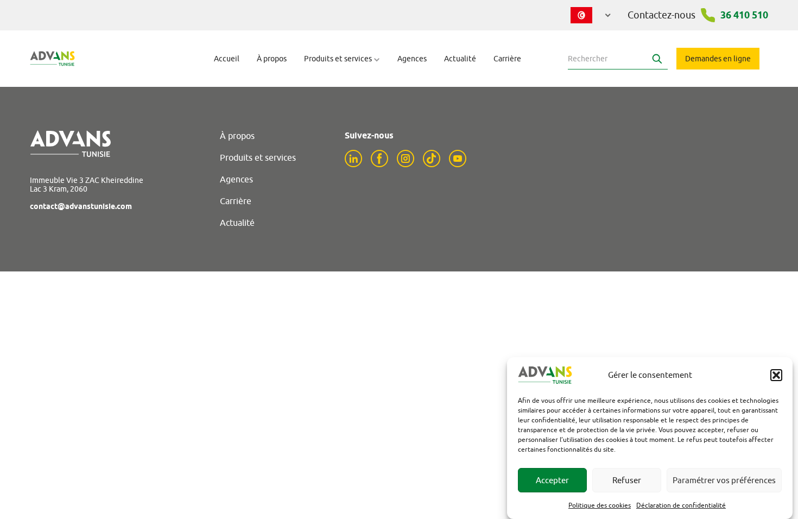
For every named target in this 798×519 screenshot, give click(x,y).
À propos (272, 58)
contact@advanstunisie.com (81, 206)
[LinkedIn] (353, 158)
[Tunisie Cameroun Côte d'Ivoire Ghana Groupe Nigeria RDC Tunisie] (591, 13)
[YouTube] (457, 158)
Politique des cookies (599, 505)
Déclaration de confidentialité (681, 505)
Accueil (226, 58)
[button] (776, 375)
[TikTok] (431, 158)
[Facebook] (379, 158)
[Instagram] (405, 158)
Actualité (460, 58)
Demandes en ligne (718, 58)
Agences (412, 58)
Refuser (626, 480)
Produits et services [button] (338, 58)
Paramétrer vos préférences (724, 480)
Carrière (507, 58)
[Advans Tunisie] (52, 58)
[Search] (657, 58)
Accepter (552, 480)
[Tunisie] (591, 15)
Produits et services (258, 157)
